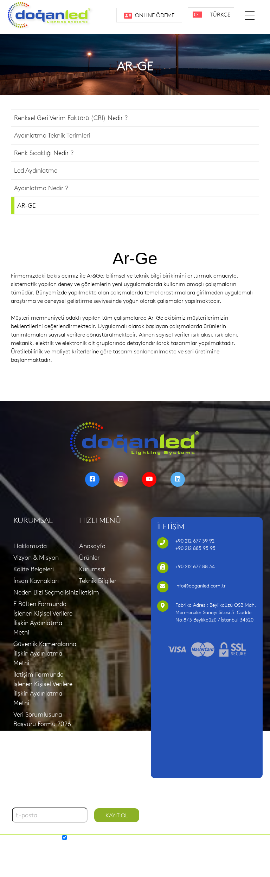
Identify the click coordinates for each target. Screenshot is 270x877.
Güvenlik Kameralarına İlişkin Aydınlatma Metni (44, 653)
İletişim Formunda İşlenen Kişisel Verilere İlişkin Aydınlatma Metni (42, 688)
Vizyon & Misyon (36, 557)
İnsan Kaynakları (36, 581)
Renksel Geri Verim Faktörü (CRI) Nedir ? (71, 118)
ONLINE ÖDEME (154, 15)
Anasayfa (92, 546)
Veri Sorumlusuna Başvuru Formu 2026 (42, 719)
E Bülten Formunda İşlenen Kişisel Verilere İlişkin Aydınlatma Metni (42, 618)
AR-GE (26, 205)
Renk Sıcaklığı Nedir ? (43, 153)
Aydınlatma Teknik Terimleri (52, 135)
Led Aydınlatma (36, 170)
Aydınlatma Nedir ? (41, 188)
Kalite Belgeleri (33, 569)
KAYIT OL (116, 815)
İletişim (89, 592)
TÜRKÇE (220, 14)
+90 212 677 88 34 (195, 566)
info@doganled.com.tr (200, 586)
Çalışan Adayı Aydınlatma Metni (38, 761)
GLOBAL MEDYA (154, 847)
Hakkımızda (30, 546)
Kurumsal (92, 569)
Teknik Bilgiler (97, 581)
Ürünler (89, 557)
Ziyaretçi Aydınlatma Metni (42, 740)
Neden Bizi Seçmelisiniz (45, 592)
